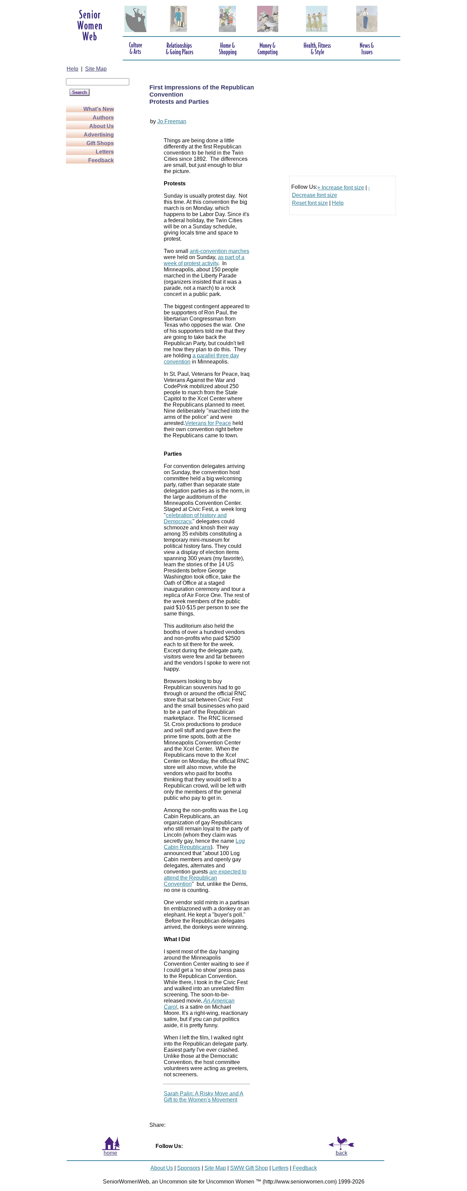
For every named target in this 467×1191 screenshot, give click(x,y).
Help (72, 69)
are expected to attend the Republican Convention (205, 878)
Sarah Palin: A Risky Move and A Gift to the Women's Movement (203, 1097)
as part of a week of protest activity (204, 260)
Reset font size (310, 203)
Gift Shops (100, 143)
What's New (98, 109)
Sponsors (188, 1168)
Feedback (101, 160)
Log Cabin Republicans (204, 844)
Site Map (96, 69)
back (341, 1153)
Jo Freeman (171, 121)
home (110, 1153)
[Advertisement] (93, 273)
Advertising (99, 135)
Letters (105, 152)
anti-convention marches (219, 251)
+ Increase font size (340, 187)
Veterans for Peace (208, 423)
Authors (103, 117)
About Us (101, 126)
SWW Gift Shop (249, 1168)
